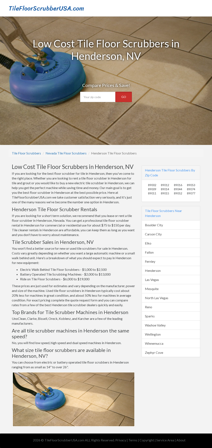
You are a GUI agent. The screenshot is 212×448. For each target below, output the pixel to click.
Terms (132, 440)
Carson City (153, 234)
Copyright (147, 440)
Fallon (149, 252)
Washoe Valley (155, 325)
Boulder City (154, 225)
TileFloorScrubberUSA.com (46, 8)
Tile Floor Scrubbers (26, 153)
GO (123, 97)
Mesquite (152, 289)
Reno (148, 307)
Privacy (120, 440)
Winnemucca (154, 343)
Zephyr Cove (154, 352)
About (181, 440)
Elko (148, 243)
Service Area (165, 440)
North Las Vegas (156, 298)
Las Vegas (152, 280)
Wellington (153, 334)
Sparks (150, 316)
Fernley (150, 261)
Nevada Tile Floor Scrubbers (66, 153)
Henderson (153, 270)
